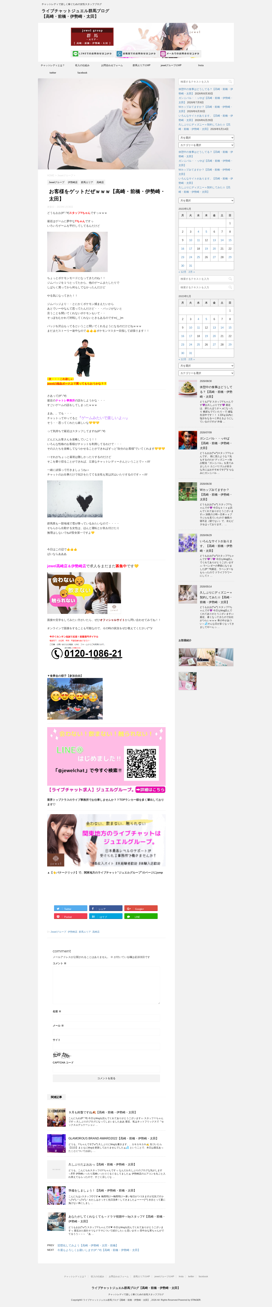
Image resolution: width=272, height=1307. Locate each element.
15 (230, 240)
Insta (201, 65)
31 (190, 265)
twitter (53, 72)
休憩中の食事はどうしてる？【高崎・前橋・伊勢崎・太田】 (216, 391)
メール (58, 1025)
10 (190, 240)
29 (230, 257)
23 (182, 257)
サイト (57, 1039)
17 (190, 248)
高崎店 (96, 931)
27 (214, 257)
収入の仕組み (82, 65)
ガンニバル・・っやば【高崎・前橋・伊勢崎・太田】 (216, 443)
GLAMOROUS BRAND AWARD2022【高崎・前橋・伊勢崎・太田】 (113, 1138)
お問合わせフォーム (112, 65)
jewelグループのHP (171, 65)
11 (198, 240)
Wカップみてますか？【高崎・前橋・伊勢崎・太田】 (216, 494)
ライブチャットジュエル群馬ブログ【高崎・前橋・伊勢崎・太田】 (136, 1287)
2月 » (192, 271)
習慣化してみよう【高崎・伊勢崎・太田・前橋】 (87, 1245)
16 (182, 248)
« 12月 (182, 271)
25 (198, 257)
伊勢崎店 (72, 931)
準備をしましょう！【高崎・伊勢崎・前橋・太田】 (102, 1190)
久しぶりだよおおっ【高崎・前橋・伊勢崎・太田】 (102, 1164)
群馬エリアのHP (141, 65)
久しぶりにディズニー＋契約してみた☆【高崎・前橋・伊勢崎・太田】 (216, 597)
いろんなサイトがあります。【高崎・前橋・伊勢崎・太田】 (216, 546)
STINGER (196, 1300)
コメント (59, 963)
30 (182, 265)
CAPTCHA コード (63, 1062)
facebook (82, 72)
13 (214, 240)
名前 (57, 1011)
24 (190, 257)
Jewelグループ (58, 931)
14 (222, 240)
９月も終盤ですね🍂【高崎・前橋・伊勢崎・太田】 (102, 1112)
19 (206, 248)
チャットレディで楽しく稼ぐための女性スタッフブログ (136, 1294)
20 (214, 248)
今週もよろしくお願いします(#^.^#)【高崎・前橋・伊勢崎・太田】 (98, 1250)
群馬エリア (85, 931)
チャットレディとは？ (53, 65)
